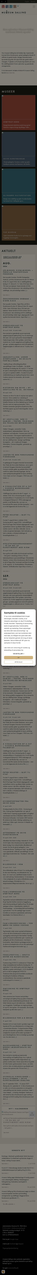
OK (18, 657)
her (22, 650)
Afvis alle (18, 662)
